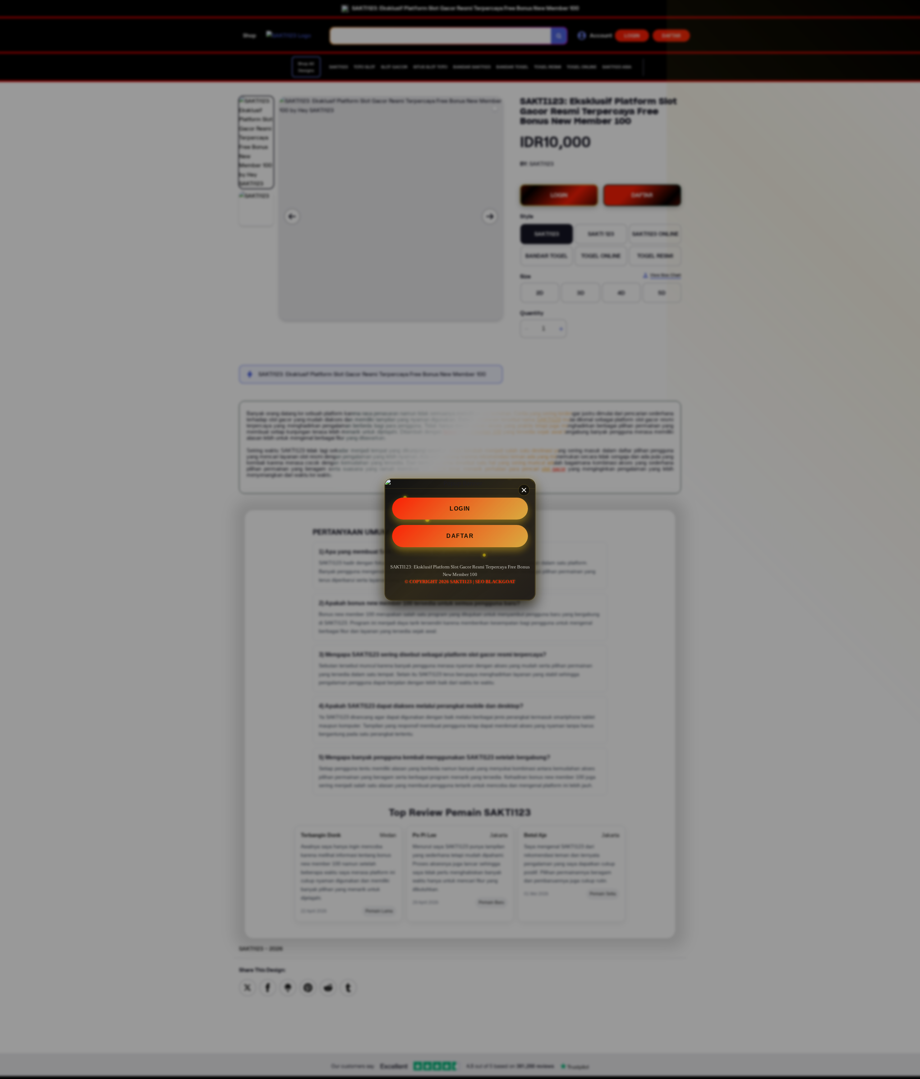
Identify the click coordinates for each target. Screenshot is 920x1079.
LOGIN (460, 509)
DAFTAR (460, 536)
